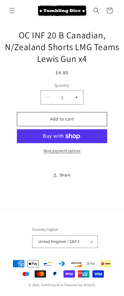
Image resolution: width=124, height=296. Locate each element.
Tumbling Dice (52, 285)
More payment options (62, 150)
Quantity (62, 85)
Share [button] (65, 175)
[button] (12, 10)
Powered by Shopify (79, 285)
